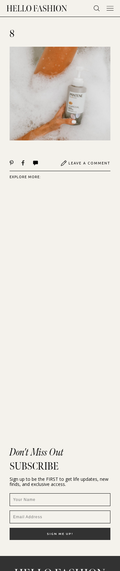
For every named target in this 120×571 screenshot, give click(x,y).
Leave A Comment (89, 163)
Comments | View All (42, 163)
